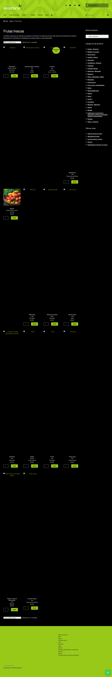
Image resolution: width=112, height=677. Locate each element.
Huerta (89, 96)
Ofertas (33, 15)
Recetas (40, 15)
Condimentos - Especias (94, 63)
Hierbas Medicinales (93, 91)
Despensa (90, 74)
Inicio (5, 15)
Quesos (90, 107)
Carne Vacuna (91, 54)
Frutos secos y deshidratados (96, 85)
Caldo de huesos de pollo (95, 134)
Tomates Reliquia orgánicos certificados (68, 655)
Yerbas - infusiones (93, 122)
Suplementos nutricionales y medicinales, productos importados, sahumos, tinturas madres (98, 114)
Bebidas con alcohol (93, 52)
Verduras (90, 119)
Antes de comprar (14, 15)
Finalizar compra (62, 640)
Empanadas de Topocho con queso (97, 145)
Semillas (90, 110)
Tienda (24, 15)
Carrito (60, 638)
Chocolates (91, 60)
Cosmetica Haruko (93, 68)
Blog (59, 636)
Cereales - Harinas (93, 57)
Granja (89, 88)
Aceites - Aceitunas (93, 49)
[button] (107, 672)
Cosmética (90, 66)
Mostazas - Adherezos (94, 104)
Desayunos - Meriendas (94, 71)
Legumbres (91, 102)
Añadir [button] (14, 76)
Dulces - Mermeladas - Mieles (96, 77)
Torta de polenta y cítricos (95, 139)
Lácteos (90, 99)
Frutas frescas (92, 82)
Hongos (90, 93)
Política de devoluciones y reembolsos (68, 649)
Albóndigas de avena (93, 136)
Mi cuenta (60, 644)
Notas (47, 15)
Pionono (90, 142)
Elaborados (91, 79)
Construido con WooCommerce (12, 668)
